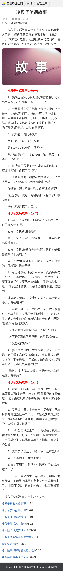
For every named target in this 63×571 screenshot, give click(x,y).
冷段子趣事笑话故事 (14, 517)
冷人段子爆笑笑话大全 (15, 530)
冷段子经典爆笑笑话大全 (16, 537)
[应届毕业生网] (3, 3)
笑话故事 (42, 3)
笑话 (29, 3)
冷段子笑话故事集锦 (14, 523)
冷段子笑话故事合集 (14, 510)
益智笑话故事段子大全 (15, 557)
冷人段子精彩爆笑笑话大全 (18, 550)
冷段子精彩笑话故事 (14, 503)
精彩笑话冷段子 (11, 543)
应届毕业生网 (15, 3)
